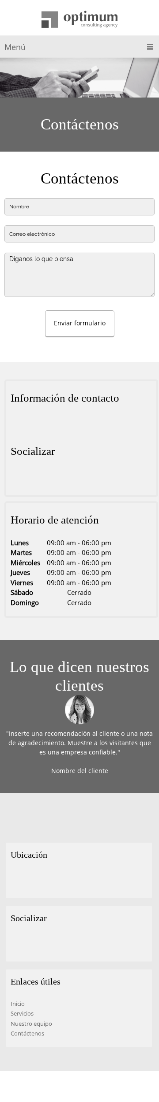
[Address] (17, 424)
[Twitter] (30, 477)
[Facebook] (17, 477)
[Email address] (43, 424)
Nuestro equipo (31, 1024)
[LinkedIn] (43, 477)
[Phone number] (30, 424)
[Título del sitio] (79, 20)
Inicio (18, 1004)
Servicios (22, 1013)
